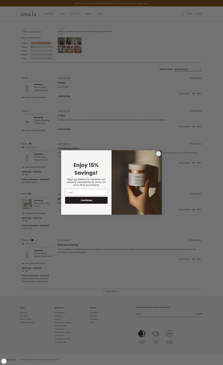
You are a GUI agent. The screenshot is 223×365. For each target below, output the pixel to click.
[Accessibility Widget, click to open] (3, 361)
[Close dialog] (158, 153)
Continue (86, 200)
